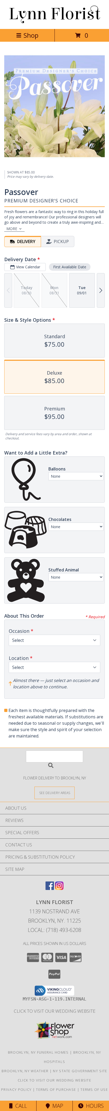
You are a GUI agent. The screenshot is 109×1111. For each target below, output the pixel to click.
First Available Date (69, 266)
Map (56, 1105)
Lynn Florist (54, 14)
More (11, 228)
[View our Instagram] (59, 888)
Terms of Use (94, 1089)
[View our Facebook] (50, 888)
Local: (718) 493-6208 (54, 930)
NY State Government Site (80, 1070)
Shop (31, 35)
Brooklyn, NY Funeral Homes (38, 1052)
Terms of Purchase (56, 1089)
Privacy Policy (16, 1089)
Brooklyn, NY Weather (25, 1070)
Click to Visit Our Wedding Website (55, 1011)
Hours (93, 1105)
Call (20, 1105)
